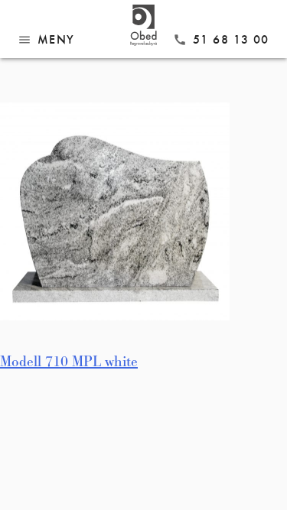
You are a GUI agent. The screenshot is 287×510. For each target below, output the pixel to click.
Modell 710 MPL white (69, 362)
